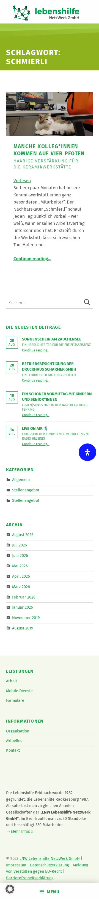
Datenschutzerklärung (49, 865)
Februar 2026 (23, 596)
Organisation (17, 731)
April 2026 (21, 576)
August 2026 (23, 534)
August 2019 (22, 628)
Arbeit (11, 680)
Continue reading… (32, 258)
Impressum (16, 865)
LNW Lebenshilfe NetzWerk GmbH (50, 858)
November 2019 (26, 617)
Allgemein (21, 479)
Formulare (15, 700)
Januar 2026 (22, 607)
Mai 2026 (20, 565)
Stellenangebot (25, 490)
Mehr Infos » (22, 831)
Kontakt (13, 750)
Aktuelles (14, 740)
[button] (10, 889)
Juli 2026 (19, 545)
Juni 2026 (20, 555)
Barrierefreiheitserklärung (30, 877)
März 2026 (21, 586)
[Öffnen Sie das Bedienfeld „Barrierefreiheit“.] (87, 452)
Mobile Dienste (19, 690)
